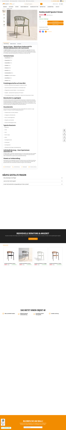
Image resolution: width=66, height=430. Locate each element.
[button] (33, 178)
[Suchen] (41, 4)
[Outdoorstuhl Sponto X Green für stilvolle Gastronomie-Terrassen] (22, 25)
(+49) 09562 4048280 (55, 1)
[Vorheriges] (4, 10)
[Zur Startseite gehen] (8, 4)
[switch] (3, 424)
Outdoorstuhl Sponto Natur (9, 263)
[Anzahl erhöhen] (46, 21)
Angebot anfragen (55, 24)
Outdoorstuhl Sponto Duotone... (25, 263)
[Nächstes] (4, 26)
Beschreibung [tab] (6, 43)
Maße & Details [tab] (13, 43)
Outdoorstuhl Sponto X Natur (55, 263)
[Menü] (4, 419)
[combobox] (32, 4)
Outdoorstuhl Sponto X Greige (40, 263)
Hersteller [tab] (19, 43)
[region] (20, 25)
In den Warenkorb (55, 21)
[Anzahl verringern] (40, 21)
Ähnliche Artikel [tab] (5, 244)
